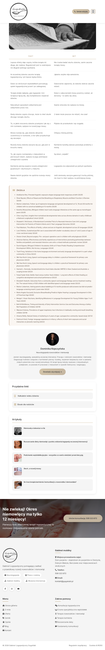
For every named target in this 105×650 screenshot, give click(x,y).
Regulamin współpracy (78, 645)
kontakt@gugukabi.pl (64, 581)
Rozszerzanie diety (65, 622)
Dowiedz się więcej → (52, 372)
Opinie (7, 622)
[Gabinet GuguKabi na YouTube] (18, 588)
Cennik (7, 618)
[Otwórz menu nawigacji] (93, 11)
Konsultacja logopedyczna (68, 605)
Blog (6, 626)
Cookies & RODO (95, 645)
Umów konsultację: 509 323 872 (83, 518)
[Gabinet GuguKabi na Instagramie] (11, 588)
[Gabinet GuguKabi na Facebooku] (5, 588)
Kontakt (7, 630)
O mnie (7, 610)
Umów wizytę (82, 12)
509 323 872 (60, 573)
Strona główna (11, 605)
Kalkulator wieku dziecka (28, 396)
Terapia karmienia (64, 618)
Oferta (7, 614)
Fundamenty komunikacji (67, 626)
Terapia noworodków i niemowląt (71, 614)
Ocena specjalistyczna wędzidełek (72, 610)
